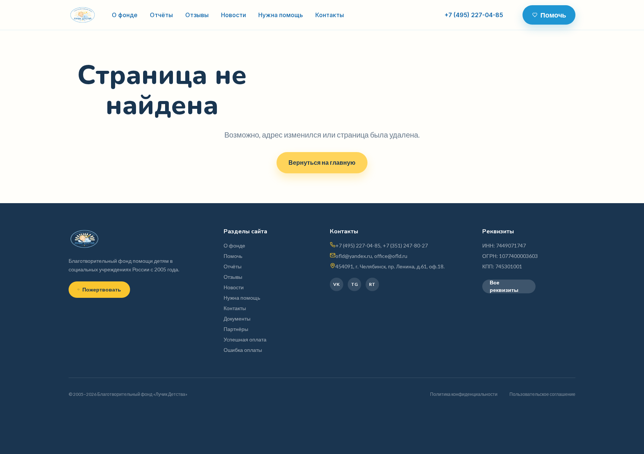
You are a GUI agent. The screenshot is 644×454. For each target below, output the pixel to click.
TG (354, 284)
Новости (233, 15)
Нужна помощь (280, 15)
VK (336, 284)
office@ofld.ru (390, 256)
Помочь (553, 15)
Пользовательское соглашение (542, 394)
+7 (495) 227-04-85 (474, 15)
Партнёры (236, 329)
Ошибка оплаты (243, 350)
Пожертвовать (101, 289)
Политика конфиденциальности (464, 394)
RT (372, 284)
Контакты (329, 15)
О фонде (125, 15)
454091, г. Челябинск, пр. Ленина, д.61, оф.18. (390, 266)
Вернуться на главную (322, 162)
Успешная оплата (245, 339)
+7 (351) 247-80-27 (405, 245)
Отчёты (161, 15)
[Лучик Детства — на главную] (83, 14)
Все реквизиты (504, 286)
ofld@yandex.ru (353, 256)
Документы (237, 318)
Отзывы (197, 15)
